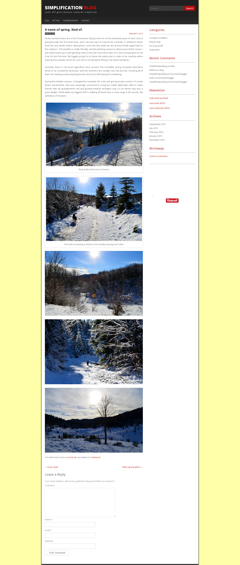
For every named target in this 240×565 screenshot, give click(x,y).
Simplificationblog (158, 66)
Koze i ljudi (51, 466)
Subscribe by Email (158, 98)
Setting (56, 20)
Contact (85, 20)
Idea (47, 20)
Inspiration (154, 49)
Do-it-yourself (156, 45)
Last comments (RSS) (159, 108)
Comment (49, 485)
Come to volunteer (158, 156)
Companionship (70, 20)
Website (49, 541)
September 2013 (157, 124)
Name (48, 519)
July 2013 (153, 128)
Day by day (49, 33)
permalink (95, 457)
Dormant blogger (178, 73)
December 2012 (157, 139)
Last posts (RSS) (157, 103)
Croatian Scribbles (158, 37)
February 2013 (156, 132)
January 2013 (155, 135)
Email (48, 530)
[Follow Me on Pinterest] (172, 202)
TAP (152, 195)
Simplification (70, 7)
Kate (151, 77)
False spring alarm (132, 466)
